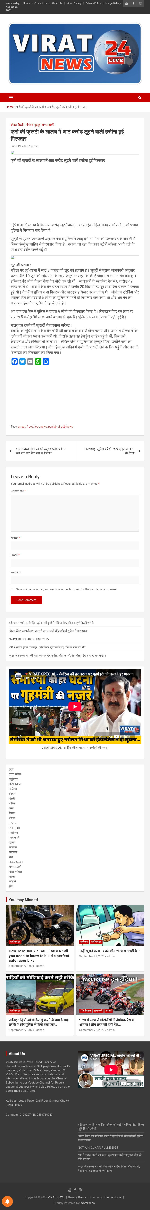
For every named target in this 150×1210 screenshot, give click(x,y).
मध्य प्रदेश (14, 828)
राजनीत (13, 847)
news (43, 426)
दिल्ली (20, 124)
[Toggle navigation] (11, 97)
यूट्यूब (37, 124)
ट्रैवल (14, 124)
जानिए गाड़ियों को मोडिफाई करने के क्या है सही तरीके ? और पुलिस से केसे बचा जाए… (39, 1022)
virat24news (65, 426)
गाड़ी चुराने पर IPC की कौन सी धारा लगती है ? (109, 951)
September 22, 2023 (21, 965)
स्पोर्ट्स (12, 881)
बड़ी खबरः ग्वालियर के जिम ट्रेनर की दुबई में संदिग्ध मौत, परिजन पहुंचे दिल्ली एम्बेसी (51, 623)
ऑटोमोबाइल (15, 784)
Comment (18, 491)
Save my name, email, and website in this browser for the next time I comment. (66, 589)
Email (15, 555)
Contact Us (40, 3)
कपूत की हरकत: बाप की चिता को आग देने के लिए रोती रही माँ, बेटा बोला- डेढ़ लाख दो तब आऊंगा (57, 655)
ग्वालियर (13, 789)
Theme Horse (112, 1197)
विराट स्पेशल (15, 871)
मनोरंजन (29, 124)
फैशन (12, 813)
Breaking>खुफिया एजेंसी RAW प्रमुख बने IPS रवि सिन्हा (109, 451)
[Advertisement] (75, 193)
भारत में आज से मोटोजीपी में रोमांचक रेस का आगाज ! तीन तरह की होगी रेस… (107, 1022)
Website (16, 572)
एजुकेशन (13, 779)
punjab (52, 426)
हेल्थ (11, 886)
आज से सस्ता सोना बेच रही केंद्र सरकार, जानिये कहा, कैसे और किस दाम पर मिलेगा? (40, 451)
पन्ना (11, 808)
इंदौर (11, 769)
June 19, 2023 (19, 146)
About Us (56, 3)
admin (34, 146)
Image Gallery (113, 3)
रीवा (11, 857)
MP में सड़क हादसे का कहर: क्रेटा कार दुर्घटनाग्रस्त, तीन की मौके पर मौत (47, 647)
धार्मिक (12, 803)
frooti (30, 426)
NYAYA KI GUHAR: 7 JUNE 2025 (29, 639)
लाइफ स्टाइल (16, 862)
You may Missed (23, 899)
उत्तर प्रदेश (15, 774)
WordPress (87, 1203)
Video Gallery (74, 3)
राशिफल (13, 852)
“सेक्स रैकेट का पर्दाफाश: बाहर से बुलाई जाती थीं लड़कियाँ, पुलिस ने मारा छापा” (48, 631)
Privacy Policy (93, 3)
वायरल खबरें (48, 124)
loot (37, 426)
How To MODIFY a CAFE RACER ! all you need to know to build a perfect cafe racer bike (39, 956)
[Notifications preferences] (7, 1201)
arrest (21, 426)
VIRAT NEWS (56, 1197)
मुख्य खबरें (14, 837)
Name (16, 538)
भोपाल (12, 818)
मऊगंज (12, 823)
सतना (12, 876)
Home (26, 3)
